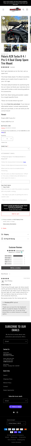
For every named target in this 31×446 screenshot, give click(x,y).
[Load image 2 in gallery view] (15, 48)
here (24, 162)
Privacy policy (22, 437)
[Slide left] (2, 48)
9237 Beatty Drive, (7, 354)
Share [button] (4, 228)
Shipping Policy (7, 379)
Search (5, 375)
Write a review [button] (15, 268)
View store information (9, 224)
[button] (3, 9)
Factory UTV (15, 435)
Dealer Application (8, 390)
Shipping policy (21, 439)
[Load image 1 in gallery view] (7, 48)
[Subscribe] (26, 341)
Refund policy (14, 437)
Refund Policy (7, 382)
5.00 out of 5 (20, 250)
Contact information (16, 442)
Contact (5, 386)
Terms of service (12, 439)
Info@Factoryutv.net (8, 361)
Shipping (3, 127)
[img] (5, 278)
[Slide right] (29, 48)
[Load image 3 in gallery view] (23, 48)
